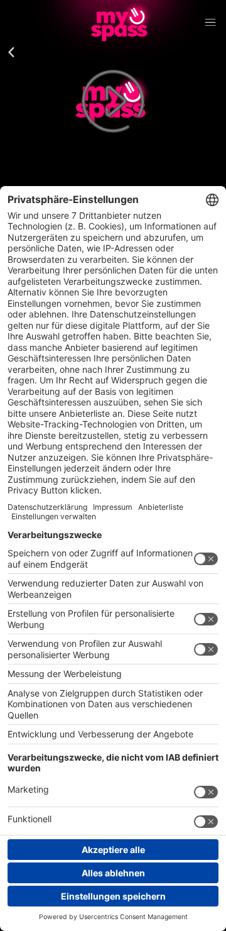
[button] (11, 53)
